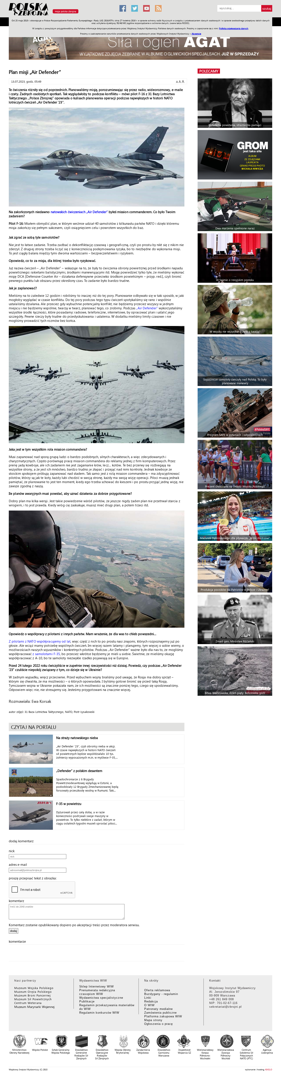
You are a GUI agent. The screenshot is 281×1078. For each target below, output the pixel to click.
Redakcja (151, 1001)
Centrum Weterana (28, 1003)
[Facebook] (122, 8)
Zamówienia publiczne (160, 1012)
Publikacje (87, 1001)
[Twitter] (134, 8)
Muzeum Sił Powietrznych (33, 999)
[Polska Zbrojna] (61, 15)
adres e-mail (19, 864)
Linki (147, 997)
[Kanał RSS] (158, 8)
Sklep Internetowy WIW (96, 986)
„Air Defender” (147, 308)
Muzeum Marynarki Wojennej (34, 1007)
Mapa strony (153, 1020)
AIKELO (268, 1069)
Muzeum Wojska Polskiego (34, 988)
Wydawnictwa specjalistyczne (101, 997)
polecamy (208, 71)
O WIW (149, 1005)
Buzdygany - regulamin (161, 994)
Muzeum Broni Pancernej (32, 995)
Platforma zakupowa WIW (163, 1016)
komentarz (18, 901)
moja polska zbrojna (65, 11)
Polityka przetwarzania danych (233, 28)
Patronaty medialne (158, 1009)
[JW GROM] (235, 154)
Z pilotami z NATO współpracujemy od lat (39, 641)
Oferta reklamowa (157, 990)
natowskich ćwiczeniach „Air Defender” (79, 212)
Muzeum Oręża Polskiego (33, 991)
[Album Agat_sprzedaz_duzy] (140, 45)
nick (13, 851)
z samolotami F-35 (46, 654)
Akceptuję (196, 33)
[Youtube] (146, 8)
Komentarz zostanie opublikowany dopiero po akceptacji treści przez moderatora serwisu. (74, 925)
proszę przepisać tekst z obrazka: (34, 878)
